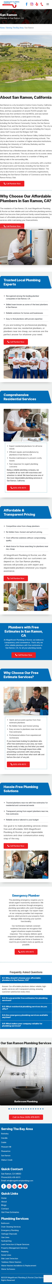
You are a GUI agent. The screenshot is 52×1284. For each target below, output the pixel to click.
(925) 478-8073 (19, 488)
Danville (4, 1138)
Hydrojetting (6, 1241)
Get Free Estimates (10, 1212)
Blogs (3, 1205)
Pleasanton (5, 1151)
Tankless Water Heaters (11, 1262)
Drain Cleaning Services (11, 1227)
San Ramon (5, 1155)
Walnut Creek (6, 1160)
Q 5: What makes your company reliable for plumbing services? (22, 1024)
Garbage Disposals (9, 1234)
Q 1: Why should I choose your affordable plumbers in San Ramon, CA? (21, 979)
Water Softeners (8, 1269)
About (4, 1201)
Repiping (4, 1251)
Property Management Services (14, 1248)
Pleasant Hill (6, 1147)
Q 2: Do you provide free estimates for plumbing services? (25, 999)
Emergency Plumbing (10, 1230)
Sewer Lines (6, 1255)
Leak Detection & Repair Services (15, 1244)
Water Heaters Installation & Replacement (18, 1265)
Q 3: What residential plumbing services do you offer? (24, 1007)
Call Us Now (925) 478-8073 (26, 1117)
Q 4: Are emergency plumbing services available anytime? (25, 1016)
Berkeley (5, 1134)
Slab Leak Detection (9, 1258)
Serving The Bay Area (14, 28)
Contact (5, 1208)
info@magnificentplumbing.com (20, 1180)
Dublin (3, 1142)
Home (2, 28)
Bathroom (5, 1223)
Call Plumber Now (13, 183)
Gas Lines (5, 1237)
